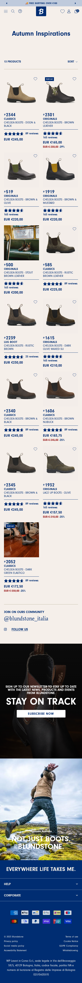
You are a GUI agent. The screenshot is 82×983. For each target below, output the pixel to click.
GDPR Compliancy (68, 945)
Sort (71, 61)
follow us (20, 629)
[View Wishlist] (63, 11)
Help (7, 884)
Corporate (12, 895)
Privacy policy (11, 941)
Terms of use (71, 936)
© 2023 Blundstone (13, 936)
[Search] (13, 11)
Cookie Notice (71, 941)
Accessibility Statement (15, 950)
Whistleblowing (70, 950)
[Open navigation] (6, 11)
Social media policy (14, 945)
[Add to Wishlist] (35, 78)
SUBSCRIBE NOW (41, 714)
